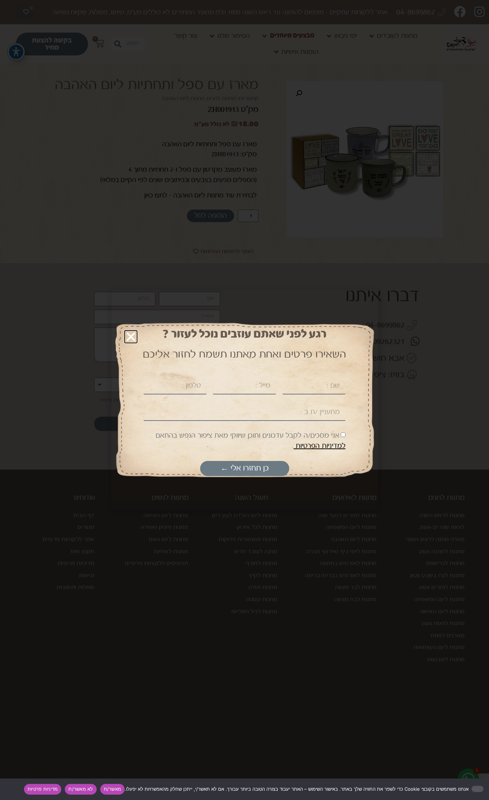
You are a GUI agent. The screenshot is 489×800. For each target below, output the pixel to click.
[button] (131, 337)
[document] (244, 400)
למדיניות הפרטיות (319, 446)
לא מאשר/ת (80, 789)
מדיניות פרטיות (43, 789)
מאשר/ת (112, 789)
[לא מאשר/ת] (477, 789)
